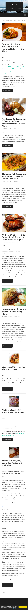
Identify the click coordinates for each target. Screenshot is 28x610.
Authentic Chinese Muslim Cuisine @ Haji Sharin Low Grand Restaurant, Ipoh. (13, 237)
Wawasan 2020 (10, 435)
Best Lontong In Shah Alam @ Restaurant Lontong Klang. (14, 311)
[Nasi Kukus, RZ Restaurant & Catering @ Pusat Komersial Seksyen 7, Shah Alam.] (14, 107)
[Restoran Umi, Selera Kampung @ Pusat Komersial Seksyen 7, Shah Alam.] (14, 32)
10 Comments (16, 181)
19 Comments (13, 468)
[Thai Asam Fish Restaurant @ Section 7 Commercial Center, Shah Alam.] (14, 162)
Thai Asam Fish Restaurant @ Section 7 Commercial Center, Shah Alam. (13, 71)
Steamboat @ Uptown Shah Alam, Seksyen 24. (14, 368)
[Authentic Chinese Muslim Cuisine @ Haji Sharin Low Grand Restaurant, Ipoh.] (14, 223)
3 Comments (14, 53)
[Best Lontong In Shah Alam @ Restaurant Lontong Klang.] (14, 297)
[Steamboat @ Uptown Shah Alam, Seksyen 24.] (14, 358)
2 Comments (16, 128)
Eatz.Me (14, 5)
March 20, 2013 (6, 53)
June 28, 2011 (5, 415)
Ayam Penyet (18, 433)
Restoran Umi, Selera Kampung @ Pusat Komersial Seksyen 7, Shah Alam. (13, 47)
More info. (15, 608)
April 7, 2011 (5, 468)
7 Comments (16, 316)
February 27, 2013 (6, 128)
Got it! (23, 606)
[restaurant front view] (14, 507)
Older (4, 592)
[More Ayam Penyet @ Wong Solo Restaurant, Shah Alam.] (14, 452)
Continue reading (7, 90)
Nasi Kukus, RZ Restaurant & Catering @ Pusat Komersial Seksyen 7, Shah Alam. (14, 122)
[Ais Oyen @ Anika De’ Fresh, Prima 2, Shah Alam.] (14, 401)
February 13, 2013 (6, 181)
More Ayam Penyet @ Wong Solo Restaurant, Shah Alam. (12, 462)
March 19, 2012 (6, 242)
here (13, 341)
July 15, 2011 (5, 371)
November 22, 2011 (7, 316)
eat (19, 139)
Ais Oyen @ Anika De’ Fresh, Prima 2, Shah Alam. (13, 411)
